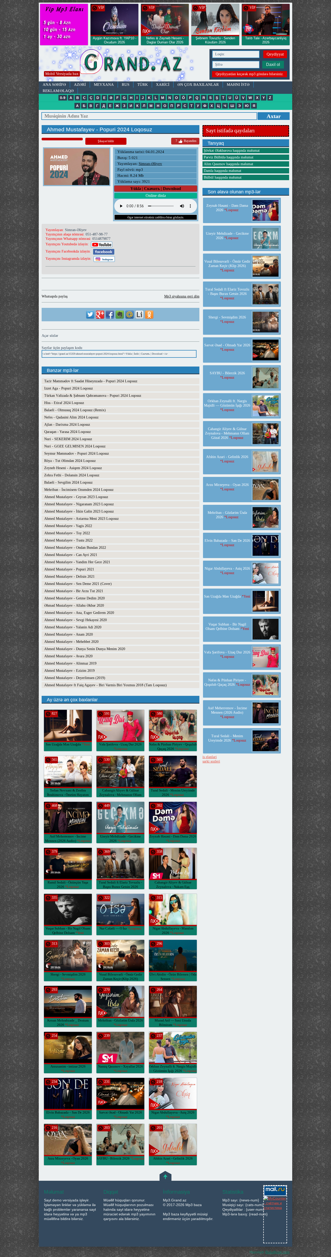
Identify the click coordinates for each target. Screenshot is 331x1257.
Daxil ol (273, 64)
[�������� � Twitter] (90, 314)
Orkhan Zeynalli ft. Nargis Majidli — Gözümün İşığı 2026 (227, 405)
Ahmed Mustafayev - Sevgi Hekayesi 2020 (75, 620)
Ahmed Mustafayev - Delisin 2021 (69, 576)
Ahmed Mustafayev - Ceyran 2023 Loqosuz (76, 497)
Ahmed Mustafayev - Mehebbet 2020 (71, 642)
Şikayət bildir (106, 141)
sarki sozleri (211, 761)
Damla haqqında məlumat (222, 171)
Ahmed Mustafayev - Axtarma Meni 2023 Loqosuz (81, 519)
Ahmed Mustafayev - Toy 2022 (67, 533)
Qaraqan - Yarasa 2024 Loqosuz (67, 432)
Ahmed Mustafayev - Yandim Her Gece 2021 (77, 562)
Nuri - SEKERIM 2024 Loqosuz (68, 439)
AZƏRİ (80, 84)
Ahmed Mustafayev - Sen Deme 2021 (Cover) (78, 584)
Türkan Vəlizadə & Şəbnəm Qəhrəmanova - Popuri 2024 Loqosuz (92, 396)
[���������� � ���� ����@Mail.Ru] (129, 314)
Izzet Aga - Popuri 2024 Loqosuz (68, 388)
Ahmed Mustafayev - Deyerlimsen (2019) (74, 678)
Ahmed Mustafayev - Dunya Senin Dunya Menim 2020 (84, 649)
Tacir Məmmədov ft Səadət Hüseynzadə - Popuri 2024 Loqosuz (90, 381)
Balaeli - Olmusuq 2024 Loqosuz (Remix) (75, 410)
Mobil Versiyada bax (62, 74)
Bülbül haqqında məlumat (223, 177)
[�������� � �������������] (149, 314)
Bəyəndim (186, 141)
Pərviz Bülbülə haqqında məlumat (228, 157)
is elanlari (209, 757)
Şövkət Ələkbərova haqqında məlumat (232, 151)
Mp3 (123, 64)
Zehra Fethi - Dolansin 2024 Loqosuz (71, 475)
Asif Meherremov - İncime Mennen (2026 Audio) (227, 712)
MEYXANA (104, 84)
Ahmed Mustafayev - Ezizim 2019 (69, 671)
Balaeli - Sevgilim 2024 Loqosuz (68, 482)
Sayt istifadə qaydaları (230, 130)
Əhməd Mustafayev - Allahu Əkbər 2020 (74, 605)
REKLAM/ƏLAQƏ (58, 91)
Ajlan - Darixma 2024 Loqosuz (67, 424)
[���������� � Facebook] (110, 314)
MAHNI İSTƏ (238, 84)
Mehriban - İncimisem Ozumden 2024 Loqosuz (79, 490)
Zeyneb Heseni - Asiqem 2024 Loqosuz (73, 468)
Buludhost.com (277, 1252)
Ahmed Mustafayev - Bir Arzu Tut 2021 (73, 591)
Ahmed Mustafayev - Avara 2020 (68, 656)
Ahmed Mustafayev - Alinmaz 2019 (70, 663)
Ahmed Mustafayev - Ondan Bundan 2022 (75, 548)
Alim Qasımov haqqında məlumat (228, 164)
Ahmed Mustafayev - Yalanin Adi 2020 (72, 627)
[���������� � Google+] (100, 314)
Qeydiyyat (275, 54)
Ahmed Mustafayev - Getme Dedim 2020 (74, 598)
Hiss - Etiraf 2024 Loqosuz (64, 403)
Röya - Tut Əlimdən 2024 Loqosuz (70, 461)
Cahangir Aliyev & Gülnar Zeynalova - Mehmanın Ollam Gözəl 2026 (120, 794)
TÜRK (142, 84)
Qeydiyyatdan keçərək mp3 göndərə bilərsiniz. (250, 74)
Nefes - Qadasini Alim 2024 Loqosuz (71, 417)
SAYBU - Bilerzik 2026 (120, 1158)
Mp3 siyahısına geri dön (181, 296)
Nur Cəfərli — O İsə (120, 928)
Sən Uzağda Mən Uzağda (68, 744)
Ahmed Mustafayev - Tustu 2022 (68, 540)
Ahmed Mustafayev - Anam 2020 (68, 634)
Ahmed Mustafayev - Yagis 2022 (68, 526)
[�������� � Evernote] (120, 314)
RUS (125, 84)
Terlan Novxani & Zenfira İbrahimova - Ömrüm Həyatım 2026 (68, 794)
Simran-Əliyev (150, 164)
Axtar (274, 116)
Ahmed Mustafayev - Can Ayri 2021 (70, 555)
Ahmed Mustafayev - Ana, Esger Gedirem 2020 (79, 613)
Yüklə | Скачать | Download (155, 188)
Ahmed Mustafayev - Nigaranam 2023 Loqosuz (79, 504)
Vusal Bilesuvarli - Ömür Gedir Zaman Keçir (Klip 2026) (120, 978)
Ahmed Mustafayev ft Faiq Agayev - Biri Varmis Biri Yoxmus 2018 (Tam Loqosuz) (105, 685)
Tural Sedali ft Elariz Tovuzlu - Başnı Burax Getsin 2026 (120, 886)
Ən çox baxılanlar (198, 84)
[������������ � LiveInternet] (139, 314)
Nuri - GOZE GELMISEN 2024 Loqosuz (75, 446)
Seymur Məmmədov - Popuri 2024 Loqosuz (76, 453)
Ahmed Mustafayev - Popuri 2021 (69, 569)
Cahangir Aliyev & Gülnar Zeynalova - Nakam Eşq (173, 886)
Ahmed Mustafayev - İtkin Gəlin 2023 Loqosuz (79, 511)
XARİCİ (162, 84)
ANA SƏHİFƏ (54, 84)
